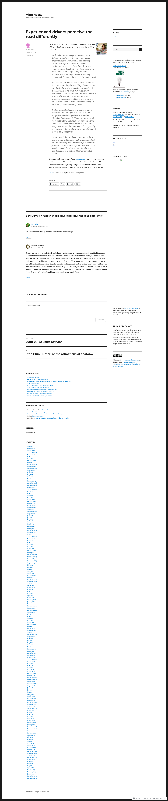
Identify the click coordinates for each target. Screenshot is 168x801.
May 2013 (30, 569)
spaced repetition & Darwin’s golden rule (39, 396)
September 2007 (32, 708)
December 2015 (32, 505)
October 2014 (31, 534)
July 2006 (30, 737)
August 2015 (31, 514)
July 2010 (30, 639)
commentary (81, 159)
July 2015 (30, 516)
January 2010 (31, 651)
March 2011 (30, 622)
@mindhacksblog (118, 114)
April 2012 (30, 596)
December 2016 (32, 483)
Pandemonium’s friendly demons (37, 379)
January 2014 (31, 553)
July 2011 (30, 614)
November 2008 (32, 680)
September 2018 (32, 452)
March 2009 (31, 671)
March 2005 (31, 770)
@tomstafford (129, 116)
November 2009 (32, 655)
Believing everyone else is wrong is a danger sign (42, 390)
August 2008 (31, 686)
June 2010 (30, 641)
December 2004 (32, 776)
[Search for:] (126, 49)
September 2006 (32, 733)
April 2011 (30, 620)
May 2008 (30, 692)
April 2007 (30, 719)
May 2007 (30, 716)
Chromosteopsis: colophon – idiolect (38, 414)
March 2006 (31, 745)
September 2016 (32, 489)
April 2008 (30, 694)
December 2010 (32, 628)
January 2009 (31, 676)
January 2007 (31, 725)
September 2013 (32, 561)
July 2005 (30, 762)
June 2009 (30, 665)
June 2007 (30, 714)
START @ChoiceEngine (131, 309)
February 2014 (31, 551)
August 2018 (31, 454)
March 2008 (31, 696)
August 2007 (31, 710)
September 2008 (32, 684)
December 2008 (32, 678)
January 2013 (31, 577)
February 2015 (31, 526)
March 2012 (31, 598)
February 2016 (31, 501)
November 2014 (32, 532)
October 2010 (31, 632)
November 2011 (32, 606)
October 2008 (31, 682)
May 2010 (30, 643)
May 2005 (30, 766)
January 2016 (31, 503)
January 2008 (31, 700)
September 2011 (32, 610)
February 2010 (31, 649)
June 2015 (30, 518)
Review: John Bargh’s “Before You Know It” (40, 392)
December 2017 (32, 464)
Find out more (124, 92)
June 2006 (30, 739)
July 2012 (30, 589)
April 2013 (30, 571)
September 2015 (32, 512)
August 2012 (31, 587)
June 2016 (30, 493)
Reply (28, 237)
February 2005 (31, 772)
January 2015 (31, 528)
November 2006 (32, 729)
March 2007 (31, 721)
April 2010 (30, 645)
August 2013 (31, 563)
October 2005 (31, 755)
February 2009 (31, 673)
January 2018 (31, 462)
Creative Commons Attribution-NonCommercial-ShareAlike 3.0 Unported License (126, 364)
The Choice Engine (33, 383)
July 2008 (30, 688)
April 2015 (30, 522)
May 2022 (30, 446)
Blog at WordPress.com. (42, 792)
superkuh (30, 412)
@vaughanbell (117, 116)
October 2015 (31, 510)
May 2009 (30, 667)
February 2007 (31, 723)
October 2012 (31, 583)
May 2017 (30, 475)
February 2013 (31, 575)
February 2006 (31, 747)
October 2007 (31, 706)
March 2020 (31, 450)
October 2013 (31, 559)
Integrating (29, 55)
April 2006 (30, 743)
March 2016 (31, 499)
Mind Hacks (34, 14)
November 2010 (32, 630)
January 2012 (31, 602)
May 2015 (30, 520)
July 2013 (30, 565)
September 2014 (32, 536)
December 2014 (32, 530)
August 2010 (31, 637)
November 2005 (32, 753)
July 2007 (30, 712)
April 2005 (30, 768)
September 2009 (32, 659)
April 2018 (30, 458)
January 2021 (31, 448)
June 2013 (30, 567)
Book (116, 37)
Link (50, 173)
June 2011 (30, 616)
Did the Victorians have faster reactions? (39, 394)
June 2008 (30, 690)
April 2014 (30, 546)
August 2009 (31, 661)
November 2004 (32, 778)
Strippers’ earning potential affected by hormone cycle (52, 418)
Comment (101, 319)
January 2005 (31, 774)
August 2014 (31, 538)
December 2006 (32, 727)
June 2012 (30, 592)
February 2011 (31, 624)
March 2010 (31, 647)
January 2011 (31, 626)
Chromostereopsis (33, 377)
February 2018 (31, 460)
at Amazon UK (121, 97)
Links (116, 39)
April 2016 (30, 497)
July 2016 (30, 491)
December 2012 (32, 579)
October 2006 (31, 731)
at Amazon (120, 95)
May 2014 (30, 544)
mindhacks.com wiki (119, 65)
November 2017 (32, 467)
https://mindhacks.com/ (131, 360)
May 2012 (30, 594)
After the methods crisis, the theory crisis (40, 385)
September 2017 (32, 469)
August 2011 (31, 612)
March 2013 (30, 573)
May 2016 (30, 495)
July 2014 (30, 540)
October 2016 (31, 487)
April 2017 (30, 477)
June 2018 (30, 456)
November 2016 (32, 485)
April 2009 (30, 669)
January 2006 (31, 749)
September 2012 (32, 585)
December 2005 (32, 751)
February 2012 (31, 600)
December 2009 (32, 653)
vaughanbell (30, 49)
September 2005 (32, 757)
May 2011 (30, 618)
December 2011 (32, 604)
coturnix (34, 224)
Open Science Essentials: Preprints (38, 387)
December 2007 (32, 702)
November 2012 (32, 581)
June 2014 (30, 542)
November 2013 (32, 557)
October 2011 (31, 608)
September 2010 (32, 635)
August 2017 (31, 471)
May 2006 (30, 741)
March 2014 (31, 548)
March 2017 (31, 479)
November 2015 (32, 508)
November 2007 (32, 704)
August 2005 (31, 760)
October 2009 (31, 657)
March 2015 (31, 524)
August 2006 (31, 735)
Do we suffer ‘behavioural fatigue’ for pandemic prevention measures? (49, 381)
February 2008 (31, 698)
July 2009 (30, 663)
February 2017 (31, 481)
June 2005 (30, 764)
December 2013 (32, 555)
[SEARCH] (140, 49)
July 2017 (30, 473)
